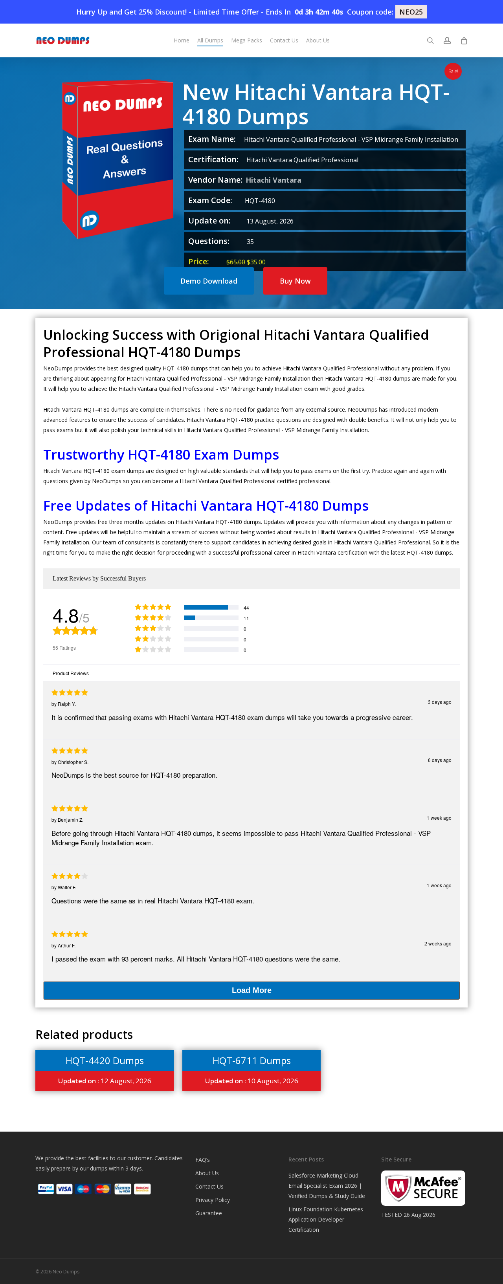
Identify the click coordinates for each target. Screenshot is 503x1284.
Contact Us (209, 1186)
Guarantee (208, 1213)
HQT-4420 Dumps (105, 1060)
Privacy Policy (212, 1199)
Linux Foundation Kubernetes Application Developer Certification (325, 1219)
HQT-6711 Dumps (252, 1060)
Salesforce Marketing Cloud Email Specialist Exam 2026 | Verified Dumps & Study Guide (326, 1186)
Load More (252, 990)
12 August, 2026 (104, 1080)
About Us (207, 1173)
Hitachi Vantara (273, 180)
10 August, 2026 (251, 1080)
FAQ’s (202, 1159)
